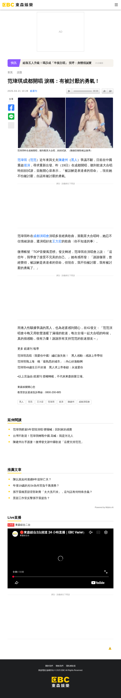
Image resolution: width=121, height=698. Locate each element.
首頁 (10, 72)
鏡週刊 (33, 91)
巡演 (27, 165)
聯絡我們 (59, 666)
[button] (109, 65)
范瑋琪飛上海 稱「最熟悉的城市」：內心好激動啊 (50, 361)
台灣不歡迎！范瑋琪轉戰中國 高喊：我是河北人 (43, 435)
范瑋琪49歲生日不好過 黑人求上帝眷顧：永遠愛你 (50, 367)
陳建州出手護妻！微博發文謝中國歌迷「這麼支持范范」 (48, 442)
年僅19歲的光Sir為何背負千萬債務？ (36, 485)
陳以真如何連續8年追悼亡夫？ (32, 479)
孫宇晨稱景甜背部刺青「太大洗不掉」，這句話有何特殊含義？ (52, 491)
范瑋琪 (22, 160)
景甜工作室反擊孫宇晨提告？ (31, 498)
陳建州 (63, 160)
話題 (19, 72)
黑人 (74, 160)
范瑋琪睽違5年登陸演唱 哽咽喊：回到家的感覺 (42, 429)
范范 (33, 160)
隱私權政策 (71, 666)
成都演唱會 (41, 236)
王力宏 (57, 241)
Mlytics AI (109, 507)
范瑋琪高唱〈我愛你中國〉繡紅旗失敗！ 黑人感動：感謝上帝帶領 (60, 355)
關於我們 (49, 666)
